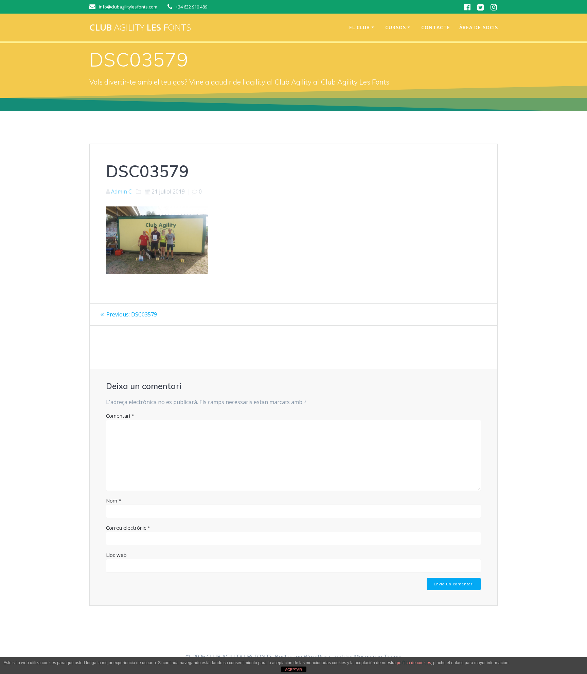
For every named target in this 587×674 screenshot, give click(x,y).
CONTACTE (435, 27)
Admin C (121, 191)
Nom (113, 500)
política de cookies (414, 662)
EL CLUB (359, 27)
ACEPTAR (293, 670)
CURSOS (395, 27)
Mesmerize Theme (378, 656)
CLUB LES (140, 27)
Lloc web (116, 554)
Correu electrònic (128, 527)
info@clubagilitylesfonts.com (128, 7)
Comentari (120, 415)
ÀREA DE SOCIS (478, 27)
